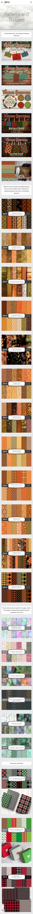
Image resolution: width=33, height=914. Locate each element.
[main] (16, 17)
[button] (2, 2)
